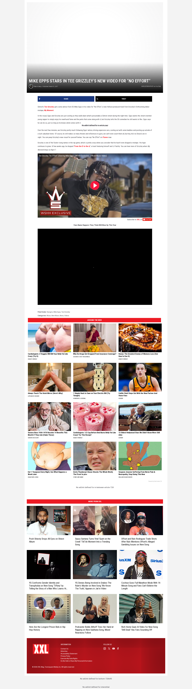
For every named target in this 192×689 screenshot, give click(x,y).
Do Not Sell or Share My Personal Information (76, 661)
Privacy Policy (65, 656)
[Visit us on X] (110, 648)
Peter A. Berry (37, 86)
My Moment (49, 110)
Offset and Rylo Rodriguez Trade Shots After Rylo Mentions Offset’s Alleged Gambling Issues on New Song (139, 541)
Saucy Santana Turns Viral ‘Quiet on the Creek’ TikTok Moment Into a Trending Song (92, 541)
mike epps (57, 312)
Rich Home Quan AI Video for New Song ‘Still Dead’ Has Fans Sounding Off (139, 628)
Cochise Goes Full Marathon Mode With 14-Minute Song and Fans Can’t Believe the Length (141, 585)
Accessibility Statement (69, 654)
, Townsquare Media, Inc (52, 667)
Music (49, 316)
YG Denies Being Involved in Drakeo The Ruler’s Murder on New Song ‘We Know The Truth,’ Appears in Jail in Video (93, 585)
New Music (55, 316)
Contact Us (64, 649)
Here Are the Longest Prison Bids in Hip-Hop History (47, 628)
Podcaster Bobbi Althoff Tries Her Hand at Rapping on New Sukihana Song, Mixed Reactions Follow (94, 630)
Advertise (64, 651)
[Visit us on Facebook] (119, 648)
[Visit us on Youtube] (114, 648)
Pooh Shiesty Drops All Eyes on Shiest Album (46, 540)
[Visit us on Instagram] (105, 648)
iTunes (105, 137)
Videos (66, 316)
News (62, 316)
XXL (138, 219)
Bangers (50, 312)
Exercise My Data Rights (69, 658)
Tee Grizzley (49, 107)
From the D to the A (82, 146)
